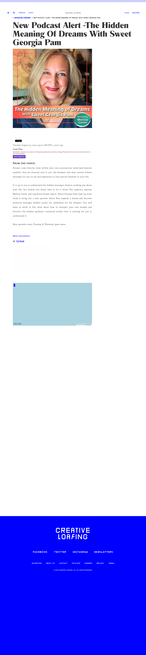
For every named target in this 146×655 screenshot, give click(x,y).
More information (21, 235)
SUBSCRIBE (136, 13)
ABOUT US (50, 563)
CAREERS (88, 563)
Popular (22, 12)
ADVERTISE (37, 563)
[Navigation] (7, 12)
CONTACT (63, 563)
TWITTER (60, 552)
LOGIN (127, 13)
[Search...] (14, 12)
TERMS (111, 563)
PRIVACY (100, 563)
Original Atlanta (73, 13)
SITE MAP (76, 563)
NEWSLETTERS (103, 552)
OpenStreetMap (81, 324)
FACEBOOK (40, 552)
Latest (30, 12)
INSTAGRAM (80, 552)
